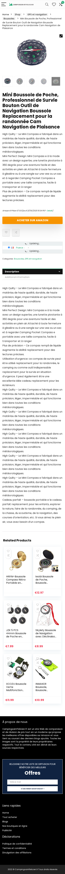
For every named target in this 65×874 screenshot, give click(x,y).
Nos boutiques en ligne (14, 826)
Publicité (7, 830)
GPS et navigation (37, 14)
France (19, 247)
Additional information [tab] (17, 277)
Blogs (5, 821)
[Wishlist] (54, 4)
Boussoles (9, 18)
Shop (17, 14)
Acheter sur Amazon (32, 220)
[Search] (47, 4)
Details (49, 210)
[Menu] (4, 4)
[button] (61, 35)
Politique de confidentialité (17, 843)
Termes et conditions (14, 848)
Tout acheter (9, 817)
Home (5, 14)
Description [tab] (12, 271)
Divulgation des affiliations (16, 852)
